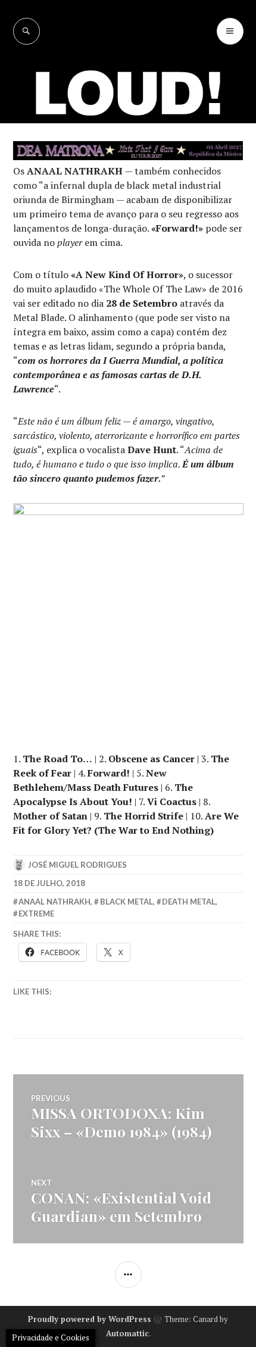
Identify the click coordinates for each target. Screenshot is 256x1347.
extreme (36, 913)
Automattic (127, 1333)
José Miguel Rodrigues (77, 864)
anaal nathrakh (54, 901)
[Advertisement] (128, 179)
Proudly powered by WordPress (89, 1319)
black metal (126, 901)
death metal (189, 901)
